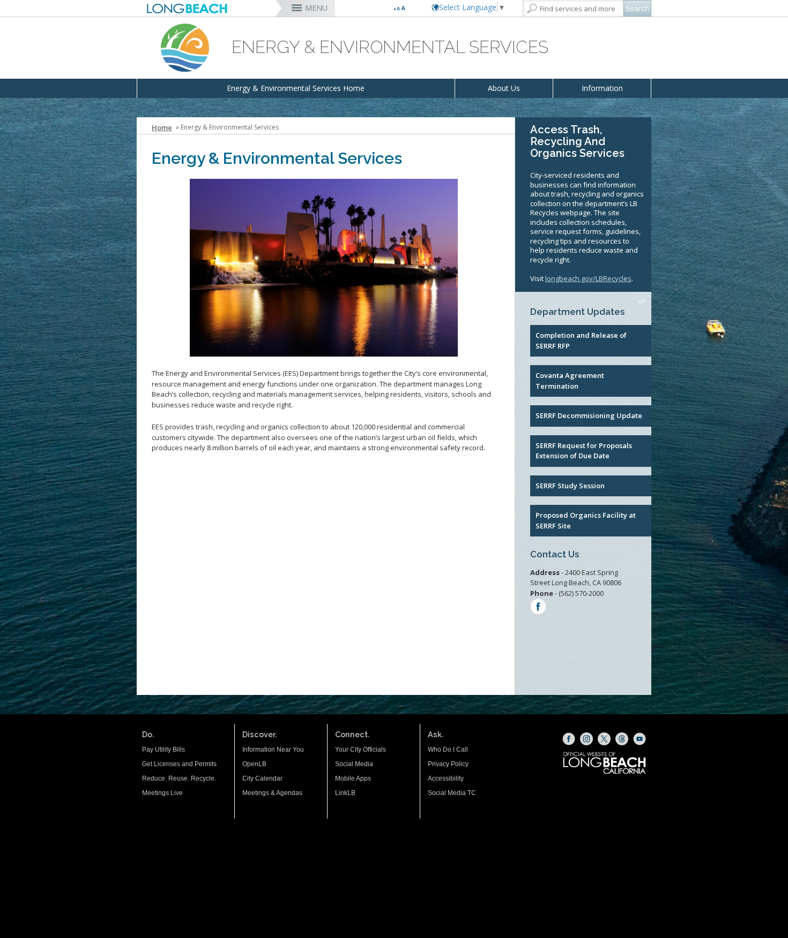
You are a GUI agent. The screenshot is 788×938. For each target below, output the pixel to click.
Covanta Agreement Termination (570, 380)
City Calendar (262, 778)
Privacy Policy (448, 764)
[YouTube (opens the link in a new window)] (639, 738)
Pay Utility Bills (163, 749)
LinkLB (345, 793)
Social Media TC (452, 793)
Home (162, 127)
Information (602, 88)
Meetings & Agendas (272, 793)
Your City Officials (360, 749)
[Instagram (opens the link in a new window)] (586, 738)
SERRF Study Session (570, 485)
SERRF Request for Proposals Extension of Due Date (584, 451)
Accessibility (446, 778)
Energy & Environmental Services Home (296, 88)
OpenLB (254, 764)
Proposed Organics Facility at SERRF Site (586, 520)
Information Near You (273, 749)
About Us (504, 88)
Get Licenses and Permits (179, 764)
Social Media (354, 764)
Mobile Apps (353, 778)
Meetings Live (162, 793)
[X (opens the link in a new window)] (604, 738)
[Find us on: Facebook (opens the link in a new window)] (538, 608)
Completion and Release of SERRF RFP (581, 340)
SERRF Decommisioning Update (589, 415)
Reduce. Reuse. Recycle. (179, 778)
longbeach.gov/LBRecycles (588, 278)
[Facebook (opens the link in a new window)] (568, 738)
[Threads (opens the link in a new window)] (621, 738)
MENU (316, 8)
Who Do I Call (448, 749)
